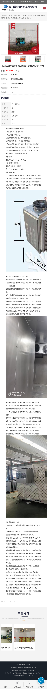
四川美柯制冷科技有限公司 (19, 670)
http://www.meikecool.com (9, 602)
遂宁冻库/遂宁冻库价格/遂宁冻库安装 (14, 648)
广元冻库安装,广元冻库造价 (31, 15)
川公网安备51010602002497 (23, 675)
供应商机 (17, 15)
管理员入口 (31, 673)
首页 (10, 15)
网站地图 (39, 673)
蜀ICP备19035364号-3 (30, 667)
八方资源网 (17, 673)
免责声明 (24, 673)
